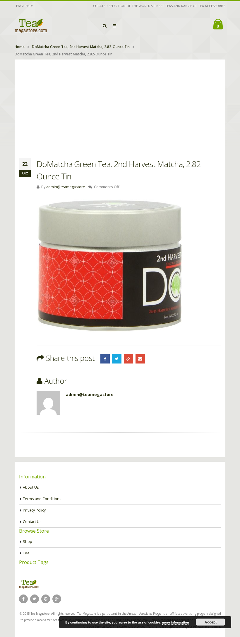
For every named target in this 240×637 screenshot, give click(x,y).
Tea (26, 553)
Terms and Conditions (42, 498)
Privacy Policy (34, 510)
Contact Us (32, 521)
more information (175, 622)
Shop (27, 541)
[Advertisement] (120, 103)
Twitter (116, 358)
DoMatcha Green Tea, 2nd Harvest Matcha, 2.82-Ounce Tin (81, 46)
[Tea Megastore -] (31, 26)
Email (140, 358)
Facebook (105, 358)
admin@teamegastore (65, 186)
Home (20, 46)
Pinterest (45, 598)
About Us (31, 487)
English (23, 6)
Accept (211, 622)
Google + (128, 358)
